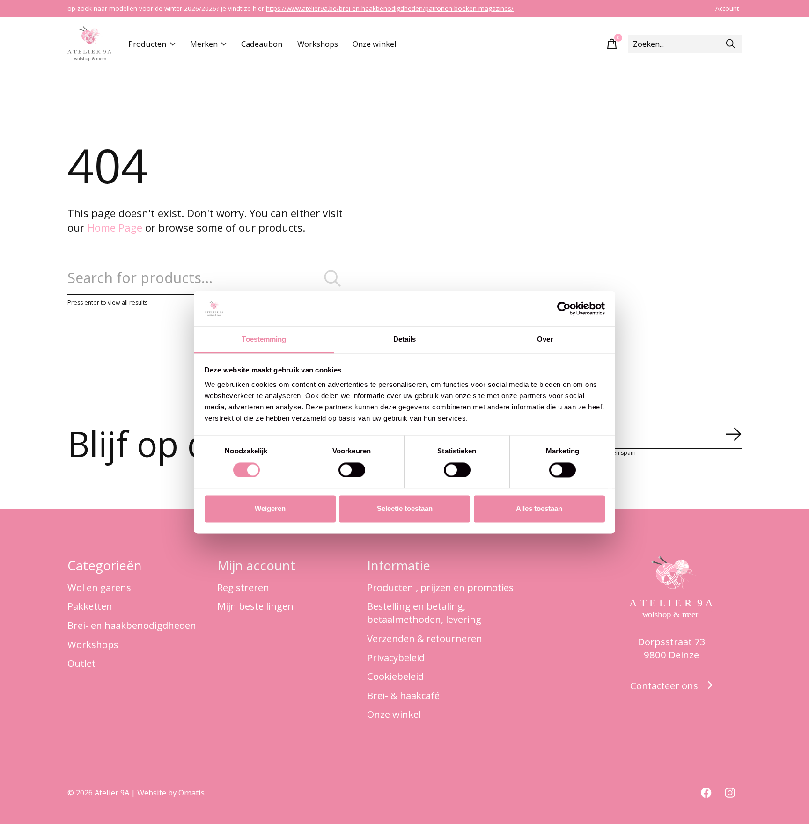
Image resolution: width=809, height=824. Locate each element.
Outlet (81, 663)
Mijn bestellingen (255, 606)
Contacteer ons (664, 685)
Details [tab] (404, 339)
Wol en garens (99, 587)
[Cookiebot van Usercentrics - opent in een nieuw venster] (564, 308)
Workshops (317, 43)
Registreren (243, 587)
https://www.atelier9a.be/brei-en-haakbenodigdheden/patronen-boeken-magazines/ (390, 8)
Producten (147, 43)
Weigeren (270, 509)
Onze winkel (375, 43)
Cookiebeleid (395, 676)
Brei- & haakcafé (403, 695)
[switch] (351, 469)
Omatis (191, 792)
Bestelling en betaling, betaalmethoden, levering (424, 612)
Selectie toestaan (405, 509)
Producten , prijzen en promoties (440, 587)
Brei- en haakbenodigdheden (131, 625)
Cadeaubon (261, 43)
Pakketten (89, 606)
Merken (204, 43)
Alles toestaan (539, 509)
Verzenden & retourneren (424, 638)
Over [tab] (545, 339)
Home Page (114, 227)
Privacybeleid (396, 657)
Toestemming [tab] (264, 339)
